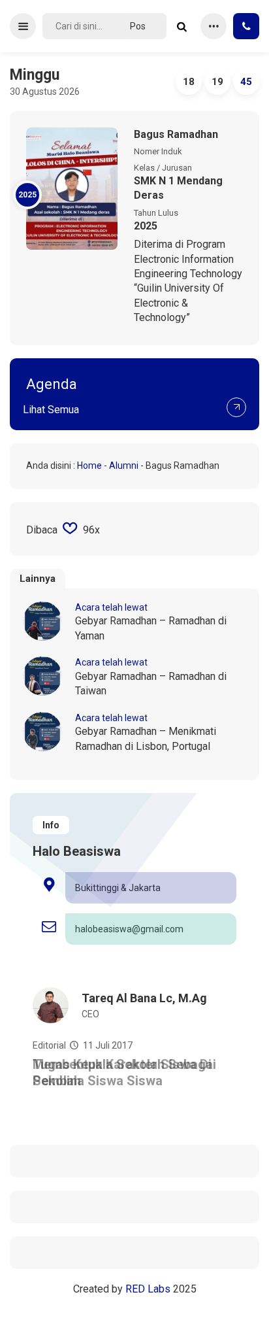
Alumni (123, 465)
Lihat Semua (51, 409)
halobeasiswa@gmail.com (129, 929)
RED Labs (147, 1289)
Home (89, 465)
